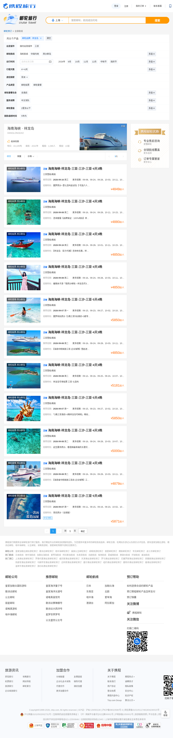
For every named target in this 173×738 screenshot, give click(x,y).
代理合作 (60, 686)
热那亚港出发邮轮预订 (25, 562)
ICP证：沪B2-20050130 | (90, 710)
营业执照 (111, 691)
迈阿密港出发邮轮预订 (71, 562)
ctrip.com (55, 710)
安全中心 (129, 691)
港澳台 (89, 603)
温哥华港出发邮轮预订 (25, 566)
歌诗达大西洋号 (54, 608)
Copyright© (34, 710)
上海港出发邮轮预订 (24, 559)
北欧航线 (92, 555)
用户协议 (111, 686)
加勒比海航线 (43, 555)
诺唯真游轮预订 (96, 551)
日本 (88, 585)
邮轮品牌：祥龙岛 (30, 38)
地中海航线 (30, 555)
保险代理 (78, 681)
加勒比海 (109, 585)
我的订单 (140, 6)
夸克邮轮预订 (139, 551)
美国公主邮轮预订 (79, 551)
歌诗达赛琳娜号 (54, 603)
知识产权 (129, 695)
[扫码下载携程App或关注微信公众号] (170, 6)
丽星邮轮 (10, 603)
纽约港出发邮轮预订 (112, 562)
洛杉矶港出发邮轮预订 (47, 566)
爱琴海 (108, 597)
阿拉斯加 (109, 603)
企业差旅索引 (11, 691)
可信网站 (86, 725)
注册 (126, 6)
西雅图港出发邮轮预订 (155, 559)
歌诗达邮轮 (11, 591)
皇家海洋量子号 (54, 585)
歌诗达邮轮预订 (46, 551)
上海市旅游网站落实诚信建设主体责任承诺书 (125, 719)
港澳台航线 (125, 555)
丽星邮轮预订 (111, 551)
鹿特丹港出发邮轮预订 (133, 562)
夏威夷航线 (113, 555)
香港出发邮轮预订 (153, 562)
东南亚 (89, 591)
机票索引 (9, 681)
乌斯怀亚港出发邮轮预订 (48, 562)
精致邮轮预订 (125, 551)
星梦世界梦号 (53, 614)
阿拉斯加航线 (69, 555)
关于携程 (111, 677)
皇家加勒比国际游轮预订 (26, 551)
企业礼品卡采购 (63, 681)
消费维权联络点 (139, 725)
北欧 (107, 591)
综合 (9, 156)
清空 (49, 38)
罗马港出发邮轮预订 (110, 559)
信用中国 (104, 725)
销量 (19, 156)
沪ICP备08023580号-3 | (113, 710)
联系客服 (158, 6)
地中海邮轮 (11, 614)
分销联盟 (60, 677)
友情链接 (78, 677)
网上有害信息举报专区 (124, 725)
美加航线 (145, 555)
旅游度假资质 (141, 714)
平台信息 (153, 714)
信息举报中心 (69, 725)
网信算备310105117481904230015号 (142, 710)
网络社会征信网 (55, 725)
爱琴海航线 (56, 555)
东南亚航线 (82, 555)
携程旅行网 (19, 6)
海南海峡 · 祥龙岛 (20, 128)
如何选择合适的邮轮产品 (140, 585)
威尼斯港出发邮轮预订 (69, 559)
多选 (151, 54)
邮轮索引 (27, 686)
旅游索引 (9, 686)
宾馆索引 (9, 677)
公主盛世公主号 (54, 620)
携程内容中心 (113, 695)
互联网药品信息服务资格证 (65, 714)
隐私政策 (129, 686)
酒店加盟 (78, 686)
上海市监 (38, 725)
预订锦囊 (131, 597)
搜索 (157, 20)
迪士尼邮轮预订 (153, 551)
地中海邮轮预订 (62, 551)
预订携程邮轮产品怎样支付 (141, 591)
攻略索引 (27, 677)
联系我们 (111, 681)
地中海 (89, 597)
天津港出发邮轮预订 (90, 559)
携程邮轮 (137, 612)
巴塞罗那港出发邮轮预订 (132, 559)
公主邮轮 (10, 597)
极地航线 (102, 555)
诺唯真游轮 (11, 608)
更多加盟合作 (62, 691)
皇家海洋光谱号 (54, 591)
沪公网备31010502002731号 (37, 714)
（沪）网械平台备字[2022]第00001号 (96, 714)
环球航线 (136, 555)
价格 (30, 156)
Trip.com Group (114, 700)
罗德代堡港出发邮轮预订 (46, 559)
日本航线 (19, 555)
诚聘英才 (129, 681)
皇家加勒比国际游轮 (16, 585)
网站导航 (27, 681)
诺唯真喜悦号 (53, 597)
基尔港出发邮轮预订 (92, 562)
